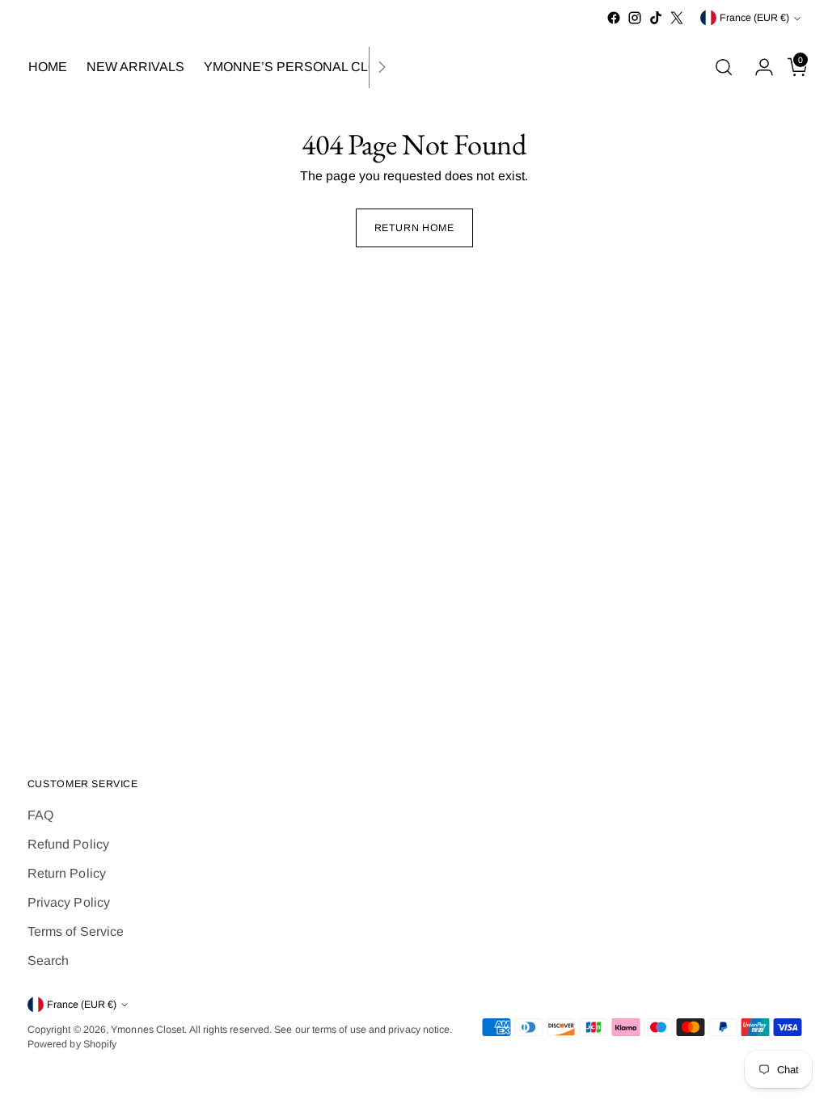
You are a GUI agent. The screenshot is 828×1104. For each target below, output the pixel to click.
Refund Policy (68, 844)
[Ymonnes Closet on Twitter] (677, 18)
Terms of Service (75, 931)
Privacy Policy (68, 902)
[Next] (382, 67)
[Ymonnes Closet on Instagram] (634, 18)
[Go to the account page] (757, 67)
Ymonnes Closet (147, 1029)
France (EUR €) (754, 17)
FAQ (40, 815)
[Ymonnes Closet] (414, 67)
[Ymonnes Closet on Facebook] (613, 18)
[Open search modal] (724, 67)
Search (48, 960)
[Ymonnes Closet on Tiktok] (655, 18)
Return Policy (66, 873)
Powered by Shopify (71, 1044)
